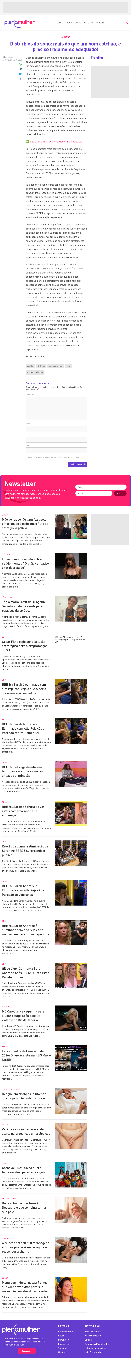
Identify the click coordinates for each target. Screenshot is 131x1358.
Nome (28, 423)
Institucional (93, 1326)
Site (27, 445)
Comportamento (65, 23)
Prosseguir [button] (26, 1351)
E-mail (29, 434)
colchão (30, 366)
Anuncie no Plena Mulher (97, 1343)
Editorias (63, 1326)
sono (68, 366)
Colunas (62, 1352)
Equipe (88, 1339)
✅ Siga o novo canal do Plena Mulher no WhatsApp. (54, 141)
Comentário (30, 394)
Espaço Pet (63, 1343)
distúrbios (41, 366)
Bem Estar (88, 23)
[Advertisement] (65, 7)
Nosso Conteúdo (93, 1335)
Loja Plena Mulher (94, 1352)
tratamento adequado (35, 372)
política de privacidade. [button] (14, 1345)
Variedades (101, 23)
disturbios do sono (55, 366)
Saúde (78, 23)
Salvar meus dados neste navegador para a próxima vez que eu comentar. (54, 457)
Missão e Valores (93, 1331)
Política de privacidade (96, 1348)
